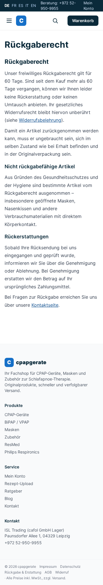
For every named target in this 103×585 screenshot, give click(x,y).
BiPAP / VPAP (17, 422)
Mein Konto (89, 6)
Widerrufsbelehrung (40, 120)
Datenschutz (70, 566)
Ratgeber (13, 491)
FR (14, 5)
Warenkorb (83, 20)
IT (27, 5)
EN (33, 5)
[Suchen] (55, 20)
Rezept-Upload (19, 483)
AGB (48, 572)
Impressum (48, 566)
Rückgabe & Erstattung (23, 572)
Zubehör (12, 437)
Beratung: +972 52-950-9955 (58, 6)
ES (21, 5)
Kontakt (12, 505)
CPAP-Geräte (17, 414)
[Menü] (9, 20)
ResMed (12, 444)
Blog (9, 498)
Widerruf (62, 572)
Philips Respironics (22, 451)
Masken (12, 429)
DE (7, 5)
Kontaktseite (44, 305)
